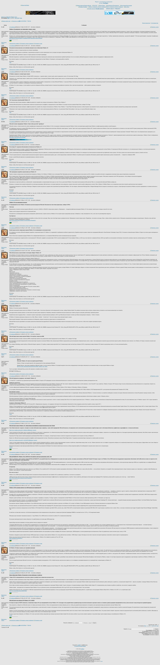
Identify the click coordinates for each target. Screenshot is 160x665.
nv (9, 324)
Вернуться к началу (4, 43)
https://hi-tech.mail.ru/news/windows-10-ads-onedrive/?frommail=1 (22, 220)
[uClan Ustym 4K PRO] (40, 14)
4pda (10, 563)
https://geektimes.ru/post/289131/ (15, 538)
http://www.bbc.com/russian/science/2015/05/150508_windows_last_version (32, 366)
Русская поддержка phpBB (80, 646)
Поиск (103, 5)
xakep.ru (11, 294)
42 (15, 18)
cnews (10, 414)
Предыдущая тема (146, 23)
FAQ (96, 5)
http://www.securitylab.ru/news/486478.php (18, 590)
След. (21, 18)
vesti (10, 62)
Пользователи (116, 5)
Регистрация (129, 5)
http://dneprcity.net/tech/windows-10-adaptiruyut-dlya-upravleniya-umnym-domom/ (25, 38)
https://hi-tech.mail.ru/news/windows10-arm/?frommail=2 (20, 478)
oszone (10, 615)
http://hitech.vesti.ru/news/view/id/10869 (17, 137)
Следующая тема (154, 23)
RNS (10, 160)
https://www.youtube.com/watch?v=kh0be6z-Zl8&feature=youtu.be (22, 430)
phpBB (79, 645)
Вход (128, 6)
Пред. (8, 18)
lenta (10, 88)
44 (18, 18)
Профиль (85, 6)
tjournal (10, 447)
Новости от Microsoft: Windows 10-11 (9, 16)
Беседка (29, 21)
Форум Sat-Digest (22, 21)
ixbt (10, 241)
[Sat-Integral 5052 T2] (119, 14)
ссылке (101, 661)
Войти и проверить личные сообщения (114, 6)
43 (17, 18)
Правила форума (87, 5)
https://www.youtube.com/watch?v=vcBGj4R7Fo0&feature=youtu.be (23, 440)
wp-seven (11, 190)
